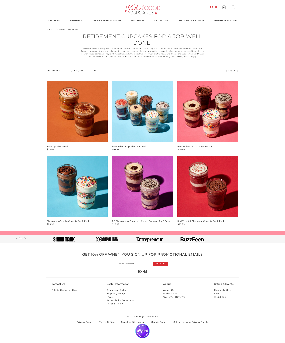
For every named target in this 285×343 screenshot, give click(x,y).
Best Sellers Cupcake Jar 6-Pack (129, 146)
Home (49, 29)
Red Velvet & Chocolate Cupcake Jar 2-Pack (200, 221)
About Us (168, 290)
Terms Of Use (107, 322)
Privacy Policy (85, 322)
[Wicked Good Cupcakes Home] (142, 9)
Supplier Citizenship (133, 322)
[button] (213, 7)
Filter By (52, 70)
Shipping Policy (116, 293)
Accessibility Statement (120, 300)
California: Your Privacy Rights (190, 322)
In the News (170, 293)
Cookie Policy (159, 322)
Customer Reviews (174, 297)
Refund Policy (115, 303)
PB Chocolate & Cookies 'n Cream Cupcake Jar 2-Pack (141, 221)
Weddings (220, 297)
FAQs (110, 297)
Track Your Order (116, 290)
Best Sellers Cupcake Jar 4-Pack (194, 146)
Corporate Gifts (223, 290)
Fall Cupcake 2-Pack (58, 146)
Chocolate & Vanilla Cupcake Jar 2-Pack (68, 221)
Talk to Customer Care (64, 290)
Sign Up (160, 264)
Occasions (60, 29)
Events (218, 293)
